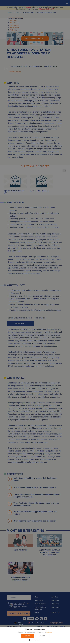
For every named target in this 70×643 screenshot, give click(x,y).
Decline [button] (42, 636)
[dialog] (35, 321)
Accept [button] (27, 636)
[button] (35, 640)
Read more (49, 632)
